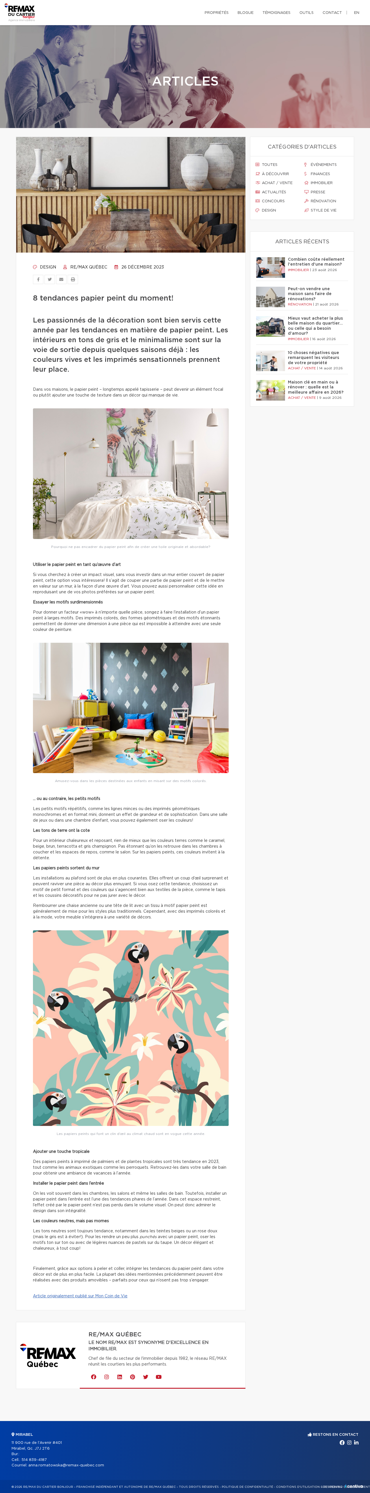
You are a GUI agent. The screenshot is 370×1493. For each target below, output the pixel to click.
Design (47, 267)
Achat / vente (277, 183)
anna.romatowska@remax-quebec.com (66, 1465)
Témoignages (276, 13)
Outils (306, 13)
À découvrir (275, 174)
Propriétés (217, 13)
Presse (317, 192)
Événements (323, 165)
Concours (273, 201)
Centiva (354, 1486)
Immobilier (321, 183)
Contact (332, 13)
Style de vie (323, 210)
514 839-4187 (34, 1460)
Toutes (269, 165)
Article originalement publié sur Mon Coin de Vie (80, 1296)
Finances (320, 174)
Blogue (246, 13)
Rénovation (323, 201)
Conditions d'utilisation (298, 1486)
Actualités (273, 192)
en (356, 13)
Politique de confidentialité (247, 1486)
